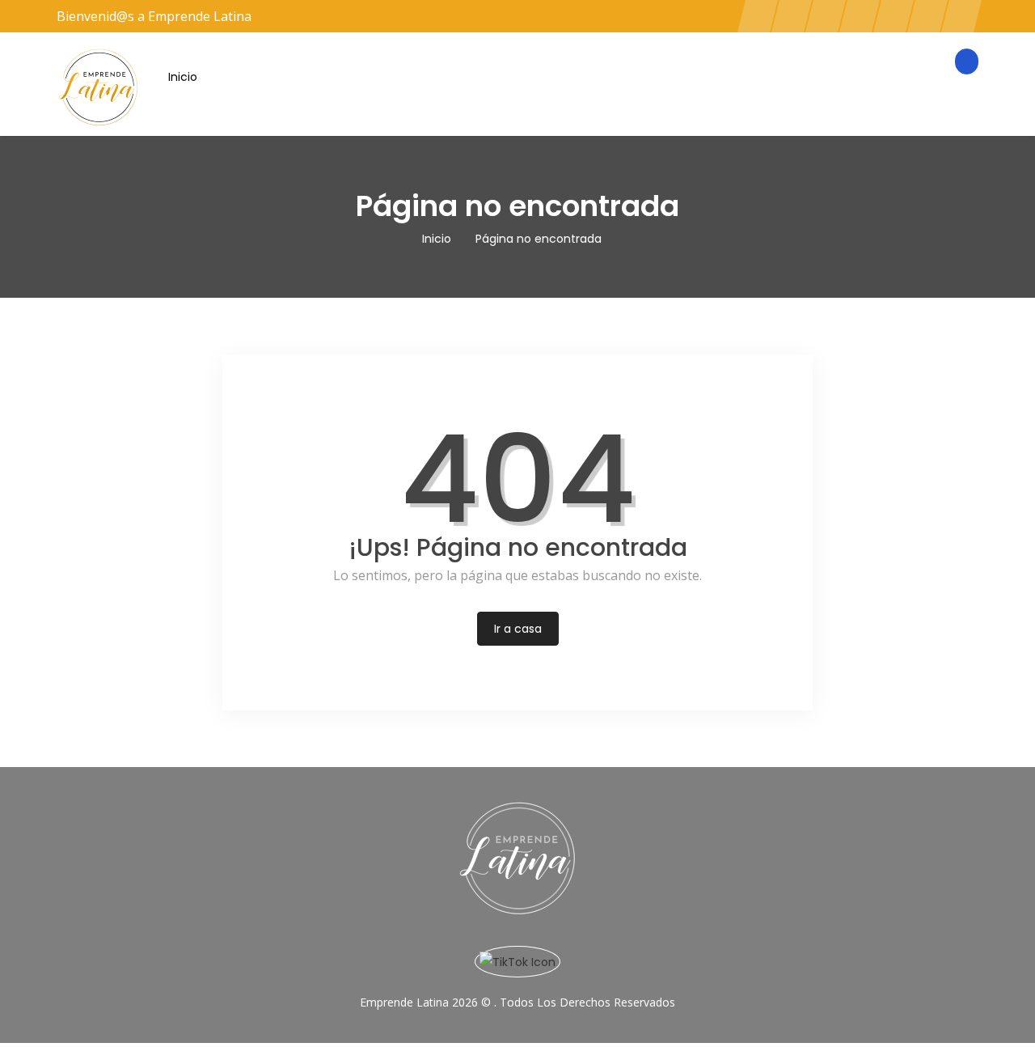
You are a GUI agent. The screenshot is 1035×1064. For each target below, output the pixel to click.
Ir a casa (518, 629)
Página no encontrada (538, 239)
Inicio (182, 77)
